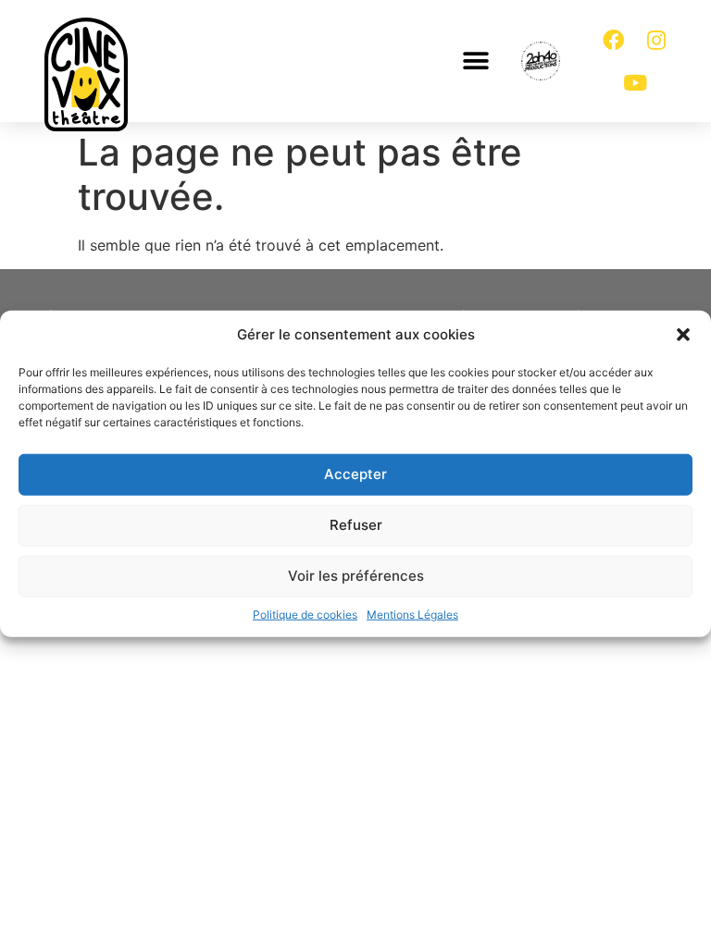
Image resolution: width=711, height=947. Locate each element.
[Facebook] (613, 39)
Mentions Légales (412, 614)
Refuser (356, 525)
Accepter (355, 474)
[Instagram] (656, 39)
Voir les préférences (356, 575)
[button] (683, 335)
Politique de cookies (305, 614)
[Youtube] (635, 82)
